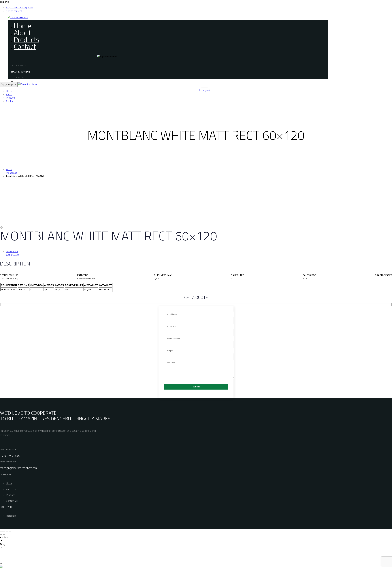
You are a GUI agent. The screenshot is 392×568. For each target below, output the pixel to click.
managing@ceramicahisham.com (19, 467)
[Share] (7, 531)
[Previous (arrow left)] (1, 534)
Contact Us (12, 500)
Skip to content (14, 11)
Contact (25, 46)
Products (26, 39)
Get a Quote (12, 254)
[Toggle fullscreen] (4, 531)
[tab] (199, 251)
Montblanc (11, 172)
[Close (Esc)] (10, 531)
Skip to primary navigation (19, 7)
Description (12, 251)
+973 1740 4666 (10, 455)
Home (22, 25)
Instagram (11, 515)
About (22, 32)
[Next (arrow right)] (4, 534)
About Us (11, 489)
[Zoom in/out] (1, 531)
